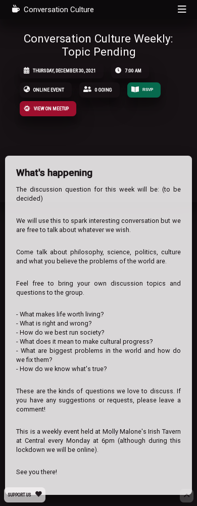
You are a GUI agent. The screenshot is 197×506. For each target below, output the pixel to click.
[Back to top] (186, 495)
